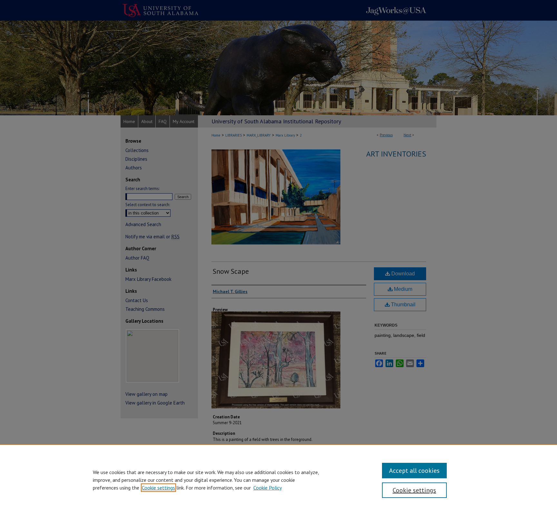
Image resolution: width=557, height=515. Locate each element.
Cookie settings (158, 487)
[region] (278, 479)
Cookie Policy (267, 487)
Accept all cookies (414, 470)
